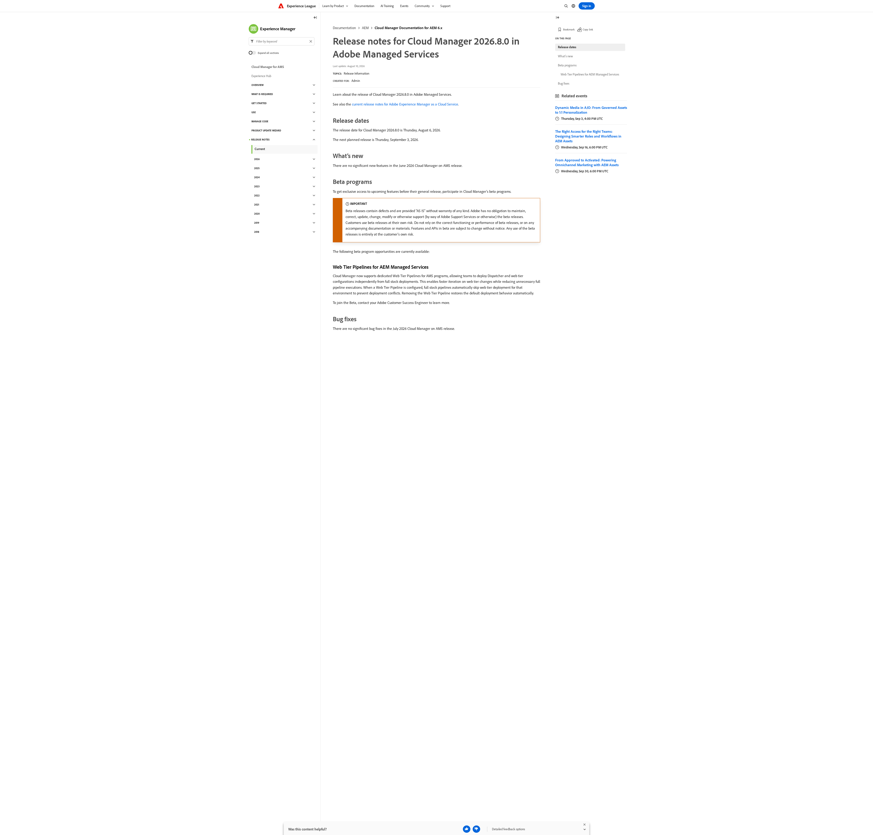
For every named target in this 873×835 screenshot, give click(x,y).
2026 (257, 159)
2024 (257, 177)
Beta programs (567, 65)
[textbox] (281, 41)
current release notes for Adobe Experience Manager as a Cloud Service (405, 104)
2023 (257, 186)
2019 (256, 222)
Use (253, 112)
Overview (257, 85)
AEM (365, 27)
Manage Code (259, 121)
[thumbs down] (476, 829)
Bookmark (569, 29)
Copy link (588, 29)
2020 (257, 213)
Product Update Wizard (266, 130)
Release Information (356, 73)
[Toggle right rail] (557, 17)
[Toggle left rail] (315, 17)
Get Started (258, 103)
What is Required (262, 94)
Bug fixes (563, 83)
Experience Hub (261, 76)
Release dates (567, 47)
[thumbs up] (466, 829)
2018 (256, 231)
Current (260, 149)
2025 (257, 168)
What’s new (565, 56)
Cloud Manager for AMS (267, 67)
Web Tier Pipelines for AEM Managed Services (590, 74)
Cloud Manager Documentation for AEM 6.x (408, 27)
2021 (256, 204)
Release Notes (260, 139)
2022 (257, 195)
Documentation (344, 27)
